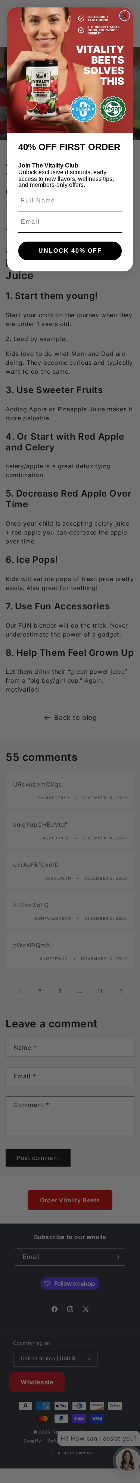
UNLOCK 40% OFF (70, 251)
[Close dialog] (124, 15)
